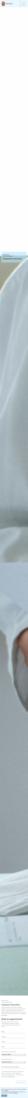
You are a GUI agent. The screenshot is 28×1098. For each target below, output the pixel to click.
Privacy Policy (11, 1076)
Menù (24, 5)
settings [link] (16, 1093)
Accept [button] (4, 1095)
